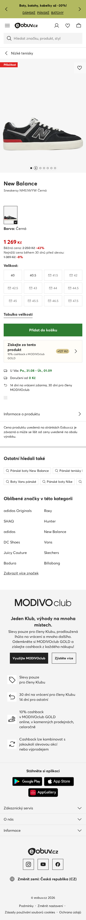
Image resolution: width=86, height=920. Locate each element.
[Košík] (78, 25)
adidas (9, 531)
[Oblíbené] (67, 25)
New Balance (20, 183)
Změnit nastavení (50, 906)
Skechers (51, 552)
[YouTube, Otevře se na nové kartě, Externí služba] (43, 864)
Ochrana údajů (70, 912)
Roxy (48, 510)
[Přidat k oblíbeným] (80, 67)
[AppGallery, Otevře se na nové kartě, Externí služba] (43, 792)
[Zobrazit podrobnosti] (79, 413)
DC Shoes (12, 542)
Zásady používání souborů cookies (30, 912)
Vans (48, 542)
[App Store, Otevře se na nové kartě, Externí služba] (59, 781)
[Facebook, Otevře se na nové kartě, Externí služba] (57, 864)
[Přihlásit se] (56, 25)
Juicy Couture (15, 552)
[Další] (79, 9)
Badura (10, 563)
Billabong (52, 563)
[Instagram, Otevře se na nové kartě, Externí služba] (28, 864)
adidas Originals (18, 510)
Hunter (50, 521)
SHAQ (9, 521)
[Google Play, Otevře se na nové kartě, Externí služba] (27, 781)
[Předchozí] (6, 9)
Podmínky (26, 906)
